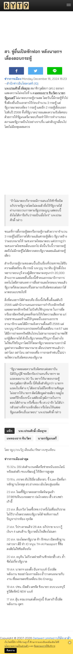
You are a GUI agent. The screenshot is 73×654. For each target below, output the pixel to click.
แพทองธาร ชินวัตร (46, 93)
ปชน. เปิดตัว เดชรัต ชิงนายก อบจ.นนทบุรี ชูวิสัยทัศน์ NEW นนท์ (36, 589)
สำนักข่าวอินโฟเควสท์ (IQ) (22, 83)
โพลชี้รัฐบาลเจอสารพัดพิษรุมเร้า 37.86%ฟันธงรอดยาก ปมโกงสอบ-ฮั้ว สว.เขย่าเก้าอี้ (35, 496)
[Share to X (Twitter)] (35, 71)
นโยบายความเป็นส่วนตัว (16, 645)
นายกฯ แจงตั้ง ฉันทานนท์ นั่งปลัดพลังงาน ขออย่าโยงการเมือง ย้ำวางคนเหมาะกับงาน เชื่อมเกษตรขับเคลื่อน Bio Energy (35, 574)
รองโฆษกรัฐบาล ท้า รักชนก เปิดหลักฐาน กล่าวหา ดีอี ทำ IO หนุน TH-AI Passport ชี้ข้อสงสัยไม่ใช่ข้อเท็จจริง (36, 544)
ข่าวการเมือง (12, 79)
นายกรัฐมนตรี (47, 438)
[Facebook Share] (16, 71)
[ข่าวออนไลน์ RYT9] (15, 5)
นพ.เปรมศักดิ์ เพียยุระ (17, 88)
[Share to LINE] (54, 71)
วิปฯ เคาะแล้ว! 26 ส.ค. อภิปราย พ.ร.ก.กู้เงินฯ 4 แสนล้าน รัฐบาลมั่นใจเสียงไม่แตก (34, 529)
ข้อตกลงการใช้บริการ (44, 645)
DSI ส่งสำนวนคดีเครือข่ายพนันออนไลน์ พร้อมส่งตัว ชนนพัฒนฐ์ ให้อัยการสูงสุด (36, 469)
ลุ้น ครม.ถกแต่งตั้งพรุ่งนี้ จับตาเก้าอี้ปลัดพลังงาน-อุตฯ (34, 601)
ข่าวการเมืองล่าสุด (16, 459)
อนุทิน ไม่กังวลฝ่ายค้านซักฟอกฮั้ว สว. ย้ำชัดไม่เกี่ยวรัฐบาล (36, 559)
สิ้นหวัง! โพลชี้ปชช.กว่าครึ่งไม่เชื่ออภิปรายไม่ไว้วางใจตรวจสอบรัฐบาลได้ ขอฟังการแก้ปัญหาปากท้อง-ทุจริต (36, 514)
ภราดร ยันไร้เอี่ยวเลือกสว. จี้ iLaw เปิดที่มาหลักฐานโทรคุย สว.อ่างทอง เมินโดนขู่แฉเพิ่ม (36, 481)
